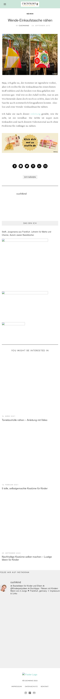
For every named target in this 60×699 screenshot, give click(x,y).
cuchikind (24, 25)
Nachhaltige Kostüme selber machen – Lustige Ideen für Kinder (27, 558)
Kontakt (45, 686)
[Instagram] (26, 693)
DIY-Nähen (30, 177)
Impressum (16, 686)
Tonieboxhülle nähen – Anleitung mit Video (24, 419)
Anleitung (35, 114)
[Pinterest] (33, 166)
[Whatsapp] (39, 166)
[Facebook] (14, 166)
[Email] (45, 166)
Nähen (30, 14)
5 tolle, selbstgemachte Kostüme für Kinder (25, 488)
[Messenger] (21, 166)
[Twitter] (27, 166)
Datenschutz (31, 686)
